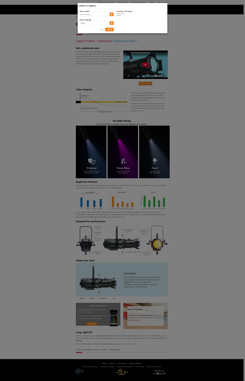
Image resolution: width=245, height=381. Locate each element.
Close (101, 29)
